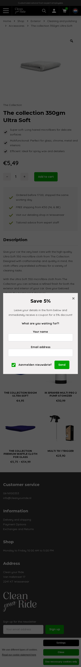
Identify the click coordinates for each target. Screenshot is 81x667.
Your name (40, 332)
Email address (40, 347)
